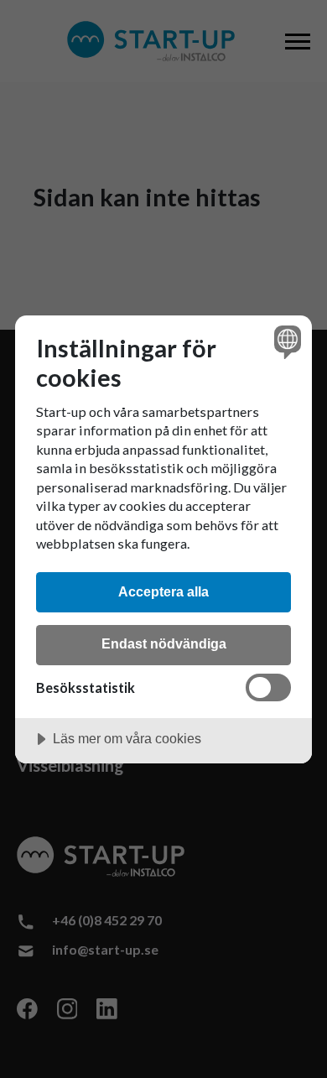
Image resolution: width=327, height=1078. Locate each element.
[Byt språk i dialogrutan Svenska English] (285, 341)
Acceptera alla (163, 591)
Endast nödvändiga (163, 643)
